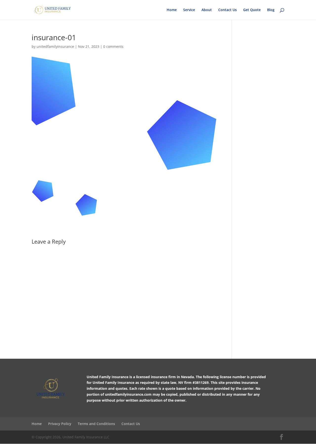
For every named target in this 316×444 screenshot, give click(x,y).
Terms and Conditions (96, 423)
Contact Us (227, 10)
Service (189, 10)
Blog (271, 10)
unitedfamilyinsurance (55, 46)
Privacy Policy (59, 423)
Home (172, 10)
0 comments (113, 46)
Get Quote (252, 10)
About (206, 10)
